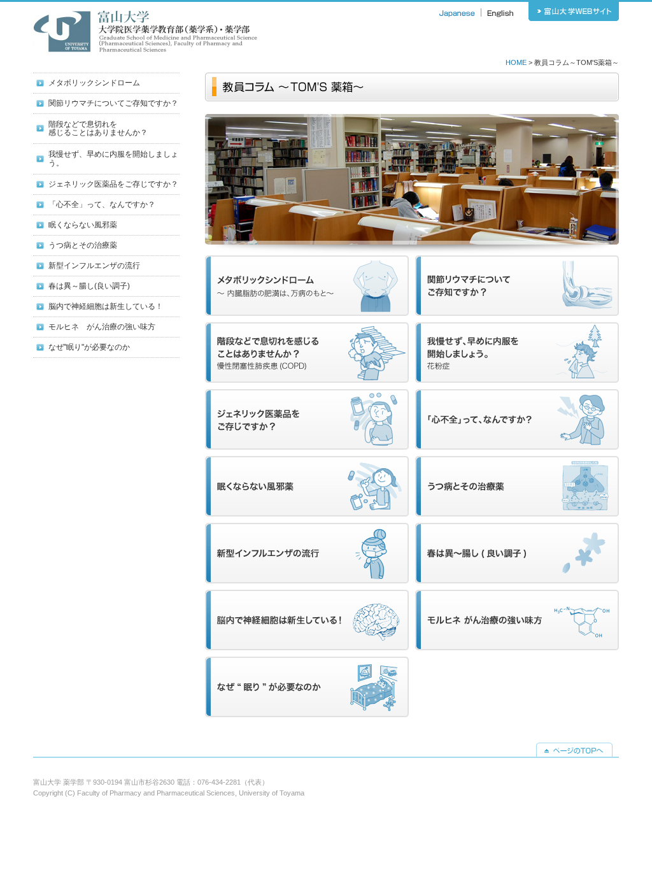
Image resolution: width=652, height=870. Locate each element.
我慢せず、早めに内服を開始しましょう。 (113, 158)
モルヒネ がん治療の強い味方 (101, 326)
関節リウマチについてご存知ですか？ (113, 103)
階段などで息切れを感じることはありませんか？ (98, 128)
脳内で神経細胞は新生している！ (105, 306)
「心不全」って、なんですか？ (101, 204)
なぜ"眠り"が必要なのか (89, 347)
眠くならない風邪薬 (82, 224)
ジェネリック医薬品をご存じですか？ (113, 184)
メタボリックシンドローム (94, 82)
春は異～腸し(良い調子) (89, 286)
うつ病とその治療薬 (82, 245)
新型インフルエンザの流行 (94, 265)
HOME (516, 62)
